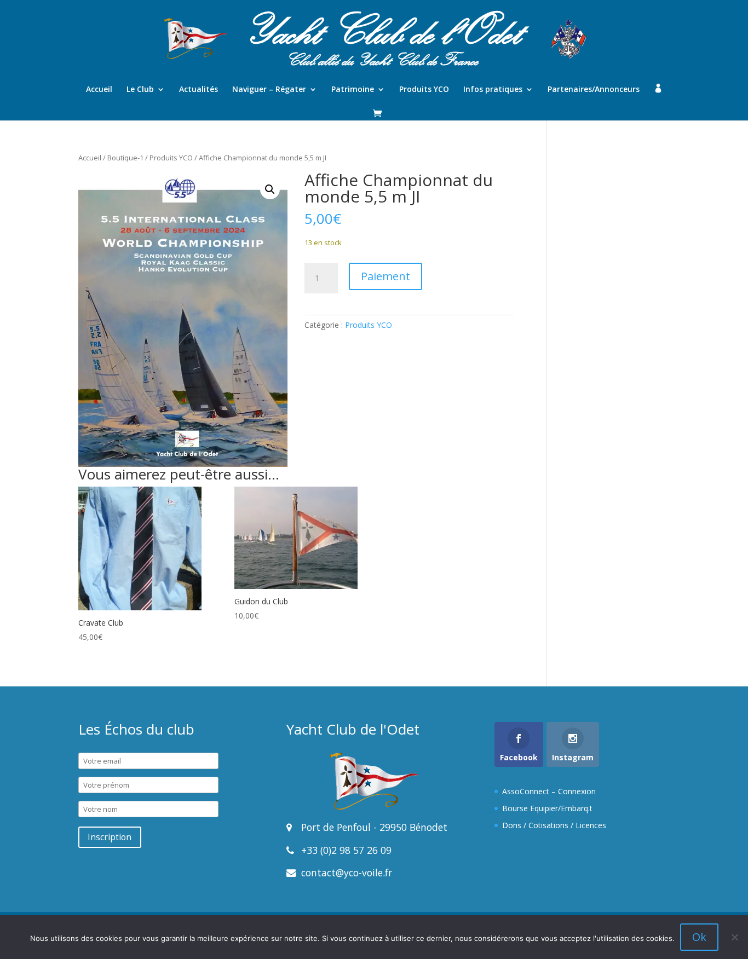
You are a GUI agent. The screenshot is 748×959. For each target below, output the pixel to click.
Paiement (385, 276)
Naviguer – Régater (269, 89)
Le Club (140, 89)
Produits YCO (424, 89)
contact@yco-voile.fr (345, 872)
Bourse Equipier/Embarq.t (547, 808)
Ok (699, 936)
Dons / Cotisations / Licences (554, 825)
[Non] (734, 937)
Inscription (109, 837)
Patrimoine (352, 89)
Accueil (99, 89)
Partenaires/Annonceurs (594, 89)
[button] (270, 189)
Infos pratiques (492, 89)
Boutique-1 (125, 158)
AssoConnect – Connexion (549, 791)
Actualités (198, 89)
